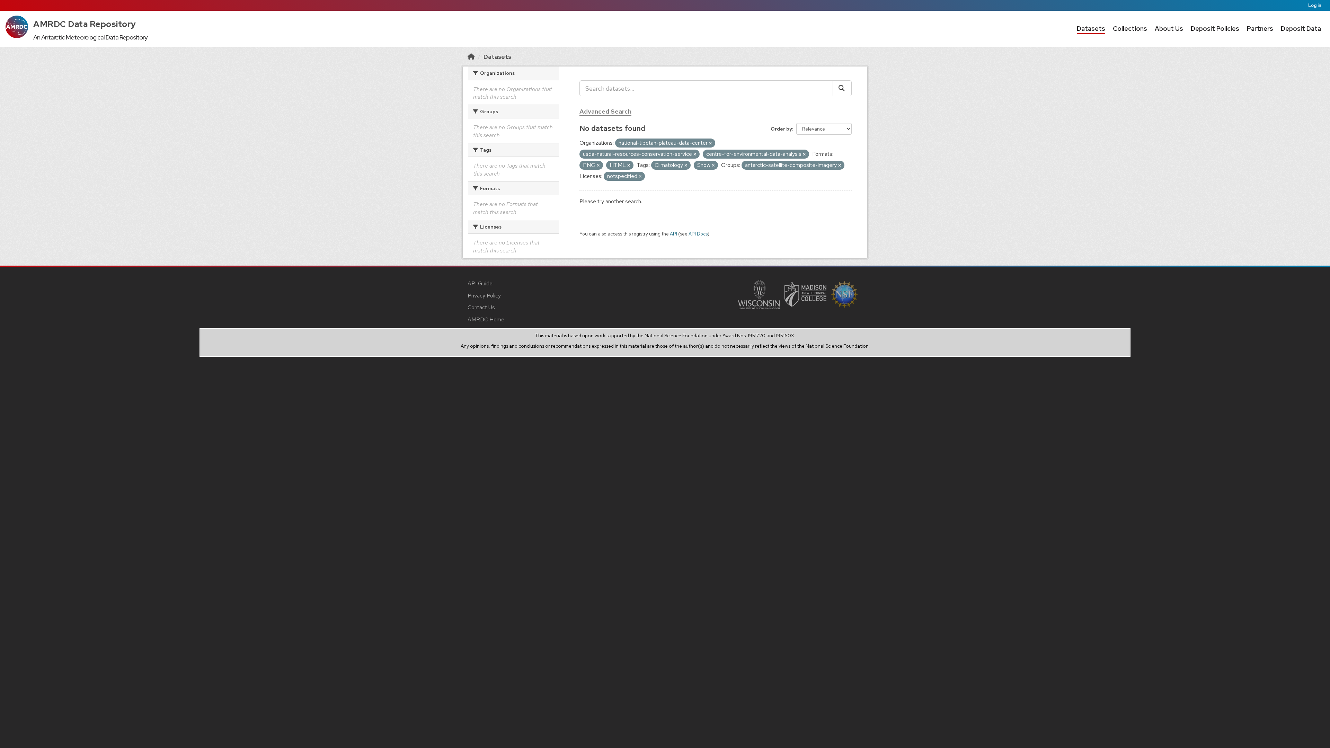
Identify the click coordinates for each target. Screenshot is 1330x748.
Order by (781, 129)
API (673, 234)
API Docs (698, 234)
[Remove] (710, 143)
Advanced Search (605, 111)
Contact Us (481, 307)
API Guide (480, 283)
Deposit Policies (1215, 29)
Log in (1314, 5)
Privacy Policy (484, 295)
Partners (1260, 29)
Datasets (1091, 29)
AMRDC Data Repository (84, 24)
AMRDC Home (486, 319)
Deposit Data (1301, 29)
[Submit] (842, 88)
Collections (1130, 29)
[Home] (471, 57)
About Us (1169, 29)
